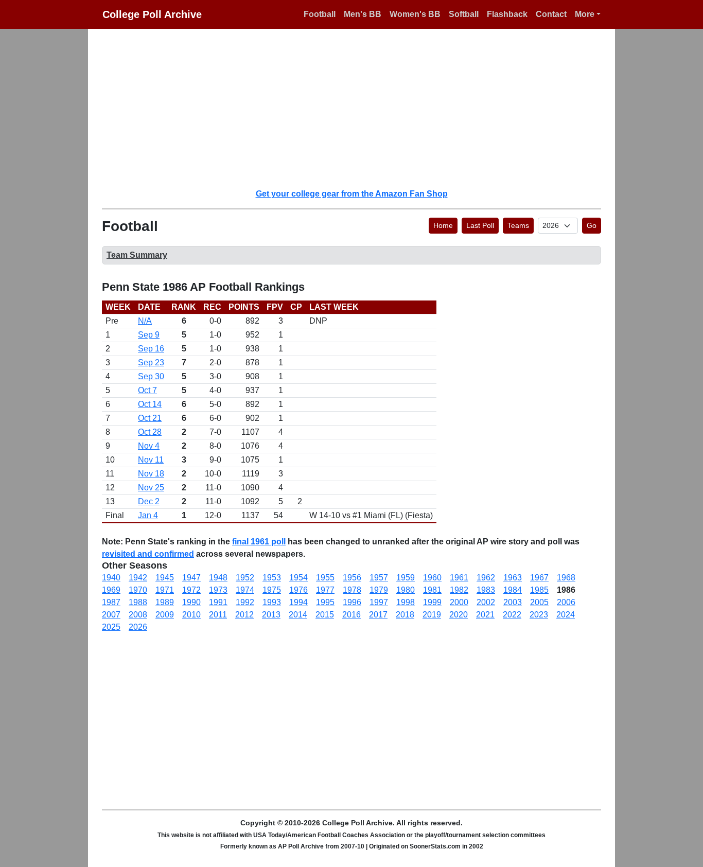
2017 (378, 614)
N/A (145, 320)
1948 (218, 577)
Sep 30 (151, 376)
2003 (512, 602)
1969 (111, 590)
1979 (379, 590)
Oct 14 (150, 404)
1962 (486, 577)
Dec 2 (149, 501)
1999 (432, 602)
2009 (164, 614)
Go (591, 225)
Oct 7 (147, 390)
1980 (405, 590)
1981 (432, 590)
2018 (405, 614)
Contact (551, 14)
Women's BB (415, 14)
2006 (566, 602)
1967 (539, 577)
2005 (539, 602)
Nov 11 (151, 459)
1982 (459, 590)
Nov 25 (151, 487)
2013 (271, 614)
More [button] (584, 14)
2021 (485, 614)
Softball (464, 14)
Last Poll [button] (480, 225)
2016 (351, 614)
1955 (325, 577)
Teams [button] (518, 225)
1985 (539, 590)
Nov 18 (151, 473)
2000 (459, 602)
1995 (325, 602)
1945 (164, 577)
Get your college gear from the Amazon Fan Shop (352, 193)
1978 (352, 590)
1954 (298, 577)
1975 (271, 590)
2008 (138, 614)
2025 (111, 627)
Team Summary (137, 255)
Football (320, 14)
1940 (111, 577)
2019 (432, 614)
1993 (271, 602)
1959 (405, 577)
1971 (164, 590)
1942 (138, 577)
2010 (191, 614)
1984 (512, 590)
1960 (432, 577)
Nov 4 (149, 445)
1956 (352, 577)
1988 (138, 602)
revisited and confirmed (148, 554)
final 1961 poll (259, 541)
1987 (111, 602)
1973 (218, 590)
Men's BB (362, 14)
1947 (191, 577)
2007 (111, 614)
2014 (298, 614)
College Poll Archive (152, 14)
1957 (379, 577)
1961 (459, 577)
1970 (138, 590)
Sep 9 (149, 334)
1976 (298, 590)
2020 (458, 614)
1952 (245, 577)
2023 (539, 614)
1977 (325, 590)
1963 (512, 577)
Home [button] (443, 225)
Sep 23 (151, 362)
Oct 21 (150, 418)
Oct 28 (150, 432)
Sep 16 (151, 348)
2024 (565, 614)
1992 (245, 602)
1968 (566, 577)
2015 (324, 614)
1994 (298, 602)
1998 (405, 602)
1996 (352, 602)
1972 (191, 590)
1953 (271, 577)
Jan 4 (148, 515)
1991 (218, 602)
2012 (244, 614)
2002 (486, 602)
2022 (512, 614)
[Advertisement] (357, 108)
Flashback (507, 14)
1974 (245, 590)
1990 (191, 602)
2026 (138, 627)
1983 (486, 590)
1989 (164, 602)
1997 (379, 602)
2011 (218, 614)
